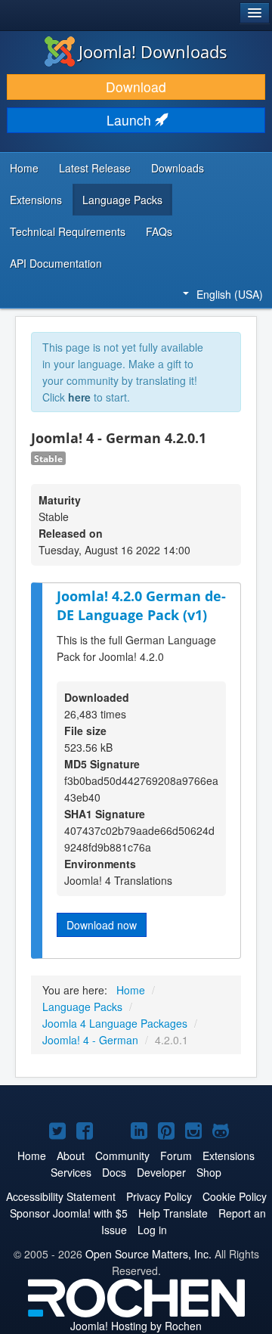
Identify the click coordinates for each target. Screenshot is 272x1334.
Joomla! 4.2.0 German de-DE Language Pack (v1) (141, 605)
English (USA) (229, 294)
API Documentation (56, 263)
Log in (152, 1229)
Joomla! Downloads (153, 51)
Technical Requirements (67, 231)
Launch (131, 119)
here (79, 397)
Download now (101, 924)
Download (136, 86)
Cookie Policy (234, 1196)
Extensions (36, 199)
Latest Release (95, 167)
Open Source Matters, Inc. (148, 1253)
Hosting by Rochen (136, 1325)
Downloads (177, 167)
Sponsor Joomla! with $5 (69, 1213)
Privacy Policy (159, 1196)
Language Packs (122, 199)
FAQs (159, 231)
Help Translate (173, 1213)
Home (24, 167)
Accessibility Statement (61, 1196)
